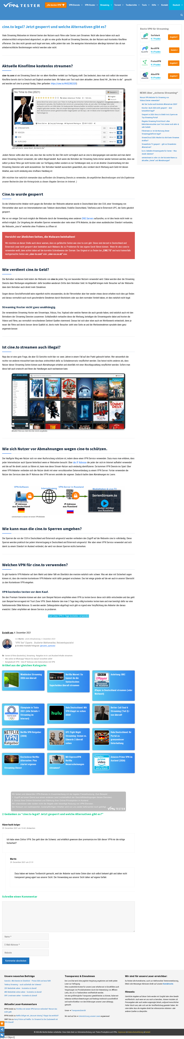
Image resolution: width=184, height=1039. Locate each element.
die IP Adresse (80, 462)
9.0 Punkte (156, 77)
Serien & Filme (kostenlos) (15, 655)
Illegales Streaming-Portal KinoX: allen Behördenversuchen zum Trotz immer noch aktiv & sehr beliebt (160, 124)
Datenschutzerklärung (135, 1032)
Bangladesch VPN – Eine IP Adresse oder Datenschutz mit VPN (30, 662)
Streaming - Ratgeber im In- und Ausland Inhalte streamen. (50, 655)
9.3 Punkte (156, 64)
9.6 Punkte (156, 52)
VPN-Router (90, 5)
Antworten (31, 828)
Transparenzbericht (78, 1010)
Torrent (117, 5)
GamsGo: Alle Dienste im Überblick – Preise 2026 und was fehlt (27, 981)
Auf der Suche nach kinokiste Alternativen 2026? (159, 104)
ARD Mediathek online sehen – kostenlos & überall (23, 992)
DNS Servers (88, 218)
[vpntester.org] (21, 5)
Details (174, 50)
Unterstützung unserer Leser (89, 1016)
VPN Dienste (74, 5)
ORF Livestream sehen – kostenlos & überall (20, 995)
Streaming (104, 5)
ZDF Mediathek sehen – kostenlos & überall (20, 988)
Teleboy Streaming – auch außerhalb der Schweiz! (22, 984)
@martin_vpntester (47, 646)
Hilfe (154, 5)
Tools (144, 5)
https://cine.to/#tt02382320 (63, 83)
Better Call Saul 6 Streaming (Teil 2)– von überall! (120, 711)
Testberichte (131, 5)
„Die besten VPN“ (54, 5)
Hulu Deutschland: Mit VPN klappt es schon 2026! (76, 711)
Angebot (173, 37)
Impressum (122, 1032)
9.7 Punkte (156, 39)
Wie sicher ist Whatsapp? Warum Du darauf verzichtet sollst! (28, 659)
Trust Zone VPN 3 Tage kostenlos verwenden (68, 616)
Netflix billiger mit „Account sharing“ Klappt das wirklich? (37, 1016)
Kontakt (164, 5)
